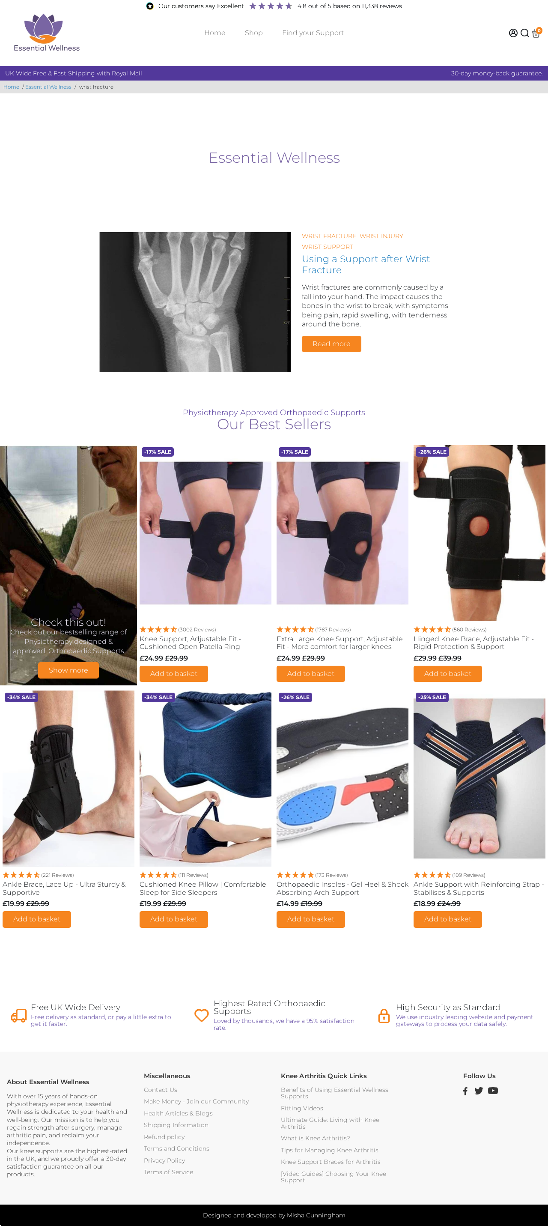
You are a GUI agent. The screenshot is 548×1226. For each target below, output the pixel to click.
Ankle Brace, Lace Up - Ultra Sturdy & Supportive (64, 888)
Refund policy (164, 1137)
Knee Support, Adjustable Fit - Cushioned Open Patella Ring (190, 643)
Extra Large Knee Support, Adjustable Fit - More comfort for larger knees (340, 643)
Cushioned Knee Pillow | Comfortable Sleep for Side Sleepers (203, 888)
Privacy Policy (164, 1160)
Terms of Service (168, 1172)
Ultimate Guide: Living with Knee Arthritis (330, 1123)
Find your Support (313, 33)
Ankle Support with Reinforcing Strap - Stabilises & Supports (479, 888)
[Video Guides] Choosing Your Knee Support (333, 1177)
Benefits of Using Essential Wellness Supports (334, 1093)
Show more (68, 670)
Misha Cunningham (316, 1215)
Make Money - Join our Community (196, 1101)
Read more (332, 344)
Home (215, 33)
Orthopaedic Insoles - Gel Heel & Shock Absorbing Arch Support (342, 888)
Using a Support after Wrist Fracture (366, 264)
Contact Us (160, 1090)
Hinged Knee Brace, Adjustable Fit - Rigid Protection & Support (474, 643)
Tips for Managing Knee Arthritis (329, 1150)
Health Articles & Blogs (178, 1113)
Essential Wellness (48, 87)
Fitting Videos (302, 1108)
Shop (254, 33)
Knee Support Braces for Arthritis (331, 1162)
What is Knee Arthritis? (315, 1138)
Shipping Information (176, 1125)
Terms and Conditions (176, 1148)
